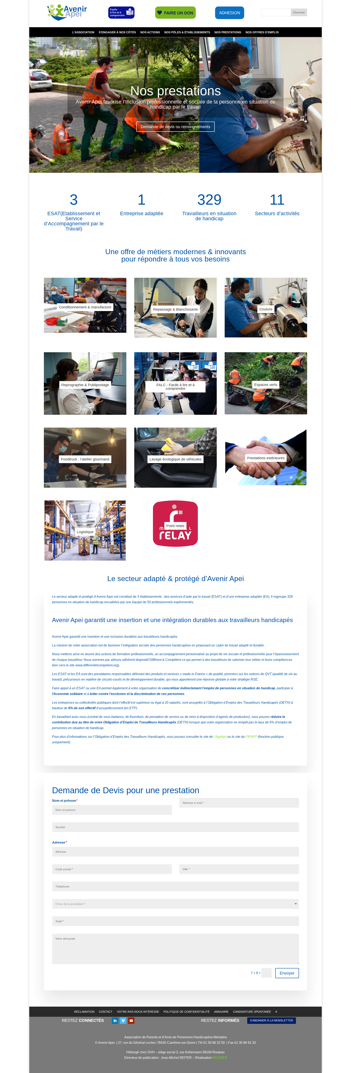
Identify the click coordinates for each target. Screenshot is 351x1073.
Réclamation (84, 1011)
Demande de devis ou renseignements (175, 126)
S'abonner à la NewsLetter (271, 1020)
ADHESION (229, 13)
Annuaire (221, 1011)
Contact (106, 1011)
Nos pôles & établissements (187, 32)
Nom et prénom (64, 800)
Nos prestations (227, 32)
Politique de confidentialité (187, 1011)
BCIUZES (219, 1057)
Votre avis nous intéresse (138, 1011)
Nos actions (150, 32)
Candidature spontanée (252, 1011)
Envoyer (287, 973)
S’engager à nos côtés (117, 32)
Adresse (58, 842)
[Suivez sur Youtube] (131, 1020)
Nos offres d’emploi (262, 32)
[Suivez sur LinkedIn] (115, 1020)
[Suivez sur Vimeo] (123, 1020)
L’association (83, 32)
